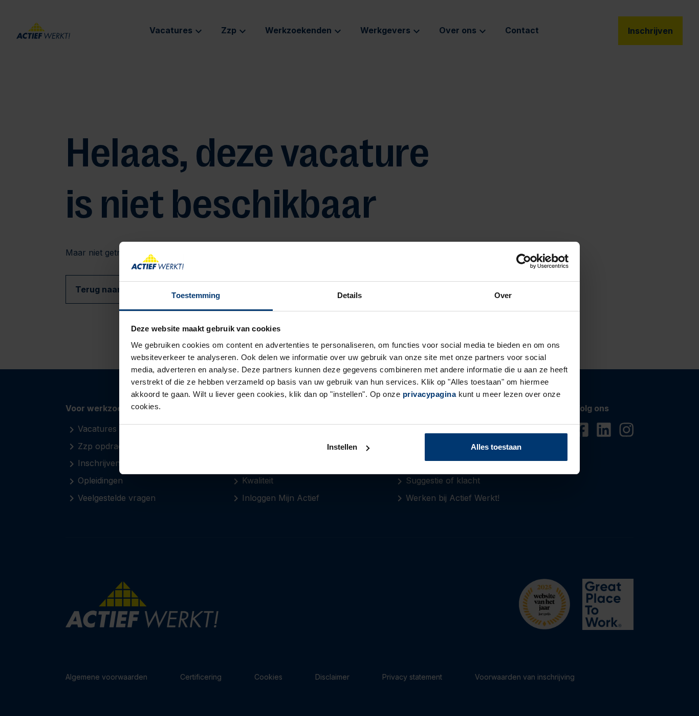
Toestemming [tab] (195, 295)
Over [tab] (503, 295)
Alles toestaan (496, 447)
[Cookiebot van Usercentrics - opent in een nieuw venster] (524, 261)
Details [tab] (349, 295)
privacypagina (429, 394)
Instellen (342, 447)
